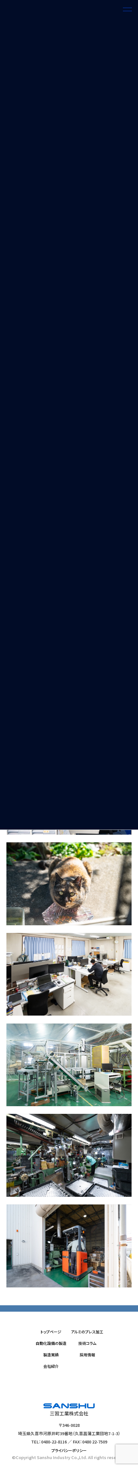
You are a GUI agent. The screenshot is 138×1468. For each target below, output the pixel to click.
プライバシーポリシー (69, 1450)
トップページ (50, 1331)
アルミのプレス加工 (87, 1331)
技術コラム (87, 1343)
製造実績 (51, 1354)
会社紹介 (51, 1366)
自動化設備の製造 (51, 1343)
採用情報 (87, 1354)
